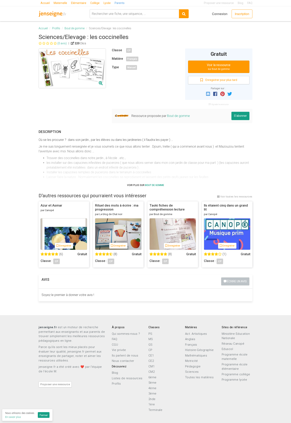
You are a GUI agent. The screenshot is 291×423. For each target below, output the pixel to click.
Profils (56, 28)
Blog (240, 3)
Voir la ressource (218, 66)
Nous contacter (123, 361)
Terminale (155, 410)
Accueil (45, 3)
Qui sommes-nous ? (126, 334)
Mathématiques (196, 355)
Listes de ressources (127, 378)
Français (132, 59)
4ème (152, 388)
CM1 (151, 366)
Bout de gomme (75, 28)
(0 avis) (62, 43)
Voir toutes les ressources (236, 196)
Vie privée (119, 350)
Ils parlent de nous (125, 355)
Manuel (131, 67)
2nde (152, 399)
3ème (152, 393)
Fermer (44, 415)
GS (150, 344)
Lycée (107, 3)
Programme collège (236, 374)
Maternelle (60, 3)
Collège (95, 3)
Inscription (242, 13)
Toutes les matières (199, 377)
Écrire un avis (236, 281)
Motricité (191, 361)
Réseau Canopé (233, 343)
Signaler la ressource (219, 104)
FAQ (249, 3)
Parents (120, 3)
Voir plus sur (145, 185)
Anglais (190, 339)
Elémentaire (78, 3)
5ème (152, 382)
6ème (152, 377)
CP (129, 50)
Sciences (192, 372)
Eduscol (227, 349)
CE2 (151, 361)
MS (150, 339)
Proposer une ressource (219, 3)
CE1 (151, 355)
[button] (208, 94)
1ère (151, 404)
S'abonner (240, 115)
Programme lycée (234, 379)
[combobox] (134, 13)
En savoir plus (13, 416)
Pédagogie (193, 366)
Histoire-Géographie (199, 350)
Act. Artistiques (196, 334)
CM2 (151, 372)
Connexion (219, 13)
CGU (115, 344)
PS (150, 334)
